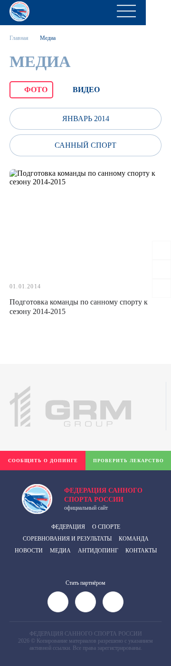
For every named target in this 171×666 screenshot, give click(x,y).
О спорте (106, 526)
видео (86, 90)
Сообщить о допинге (43, 460)
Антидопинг (98, 550)
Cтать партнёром (85, 583)
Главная (19, 38)
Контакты (141, 550)
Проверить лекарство (128, 460)
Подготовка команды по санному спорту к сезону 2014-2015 (79, 306)
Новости (29, 550)
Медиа (60, 550)
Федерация (68, 526)
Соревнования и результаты (67, 538)
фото (36, 90)
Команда (134, 538)
